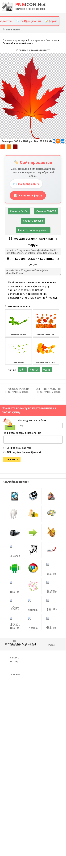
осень (46, 369)
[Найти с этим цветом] (2, 146)
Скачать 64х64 (19, 211)
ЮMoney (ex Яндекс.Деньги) (23, 452)
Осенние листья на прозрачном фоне (48, 390)
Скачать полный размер (33, 230)
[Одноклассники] (58, 141)
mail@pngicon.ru (26, 183)
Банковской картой (18, 447)
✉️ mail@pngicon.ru (28, 21)
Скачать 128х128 (46, 211)
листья (34, 369)
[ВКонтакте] (53, 141)
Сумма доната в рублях (32, 420)
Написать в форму (28, 195)
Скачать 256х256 (33, 220)
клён (22, 369)
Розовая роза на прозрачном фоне (17, 390)
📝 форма (51, 21)
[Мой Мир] (62, 141)
